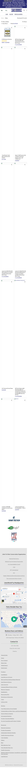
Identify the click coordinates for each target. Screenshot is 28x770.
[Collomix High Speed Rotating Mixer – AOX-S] (20, 452)
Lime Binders (4, 674)
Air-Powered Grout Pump (7, 388)
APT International (14, 570)
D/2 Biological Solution (7, 39)
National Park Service (14, 558)
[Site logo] (16, 10)
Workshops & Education (7, 697)
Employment (4, 668)
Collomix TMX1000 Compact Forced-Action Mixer (7, 508)
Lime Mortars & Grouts (6, 677)
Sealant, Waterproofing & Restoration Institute (14, 575)
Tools (2, 699)
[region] (14, 528)
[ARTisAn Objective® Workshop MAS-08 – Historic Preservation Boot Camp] (20, 32)
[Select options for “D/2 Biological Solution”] (11, 27)
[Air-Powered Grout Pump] (7, 333)
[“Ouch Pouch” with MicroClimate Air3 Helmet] (7, 100)
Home (2, 18)
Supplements (4, 692)
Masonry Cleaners (5, 689)
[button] (11, 48)
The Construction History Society (14, 578)
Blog (2, 742)
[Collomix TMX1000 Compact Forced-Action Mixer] (7, 452)
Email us (15, 651)
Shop (7, 14)
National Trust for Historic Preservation (14, 561)
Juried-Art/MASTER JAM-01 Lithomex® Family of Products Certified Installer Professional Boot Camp (20, 274)
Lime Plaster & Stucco (6, 682)
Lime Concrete (4, 684)
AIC (14, 572)
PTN (14, 567)
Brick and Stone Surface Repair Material (10, 679)
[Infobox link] (2, 10)
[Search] (24, 10)
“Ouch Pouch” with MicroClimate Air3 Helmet (6, 156)
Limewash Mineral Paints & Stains (9, 687)
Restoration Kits (5, 694)
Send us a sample (18, 14)
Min (14, 23)
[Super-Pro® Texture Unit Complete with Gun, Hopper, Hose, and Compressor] (20, 100)
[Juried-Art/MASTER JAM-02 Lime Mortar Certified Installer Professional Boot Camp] (7, 216)
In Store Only (4, 702)
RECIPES (11, 14)
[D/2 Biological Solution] (7, 32)
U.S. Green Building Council (14, 564)
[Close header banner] (26, 4)
